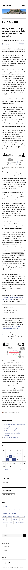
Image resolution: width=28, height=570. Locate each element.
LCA (9, 519)
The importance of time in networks (14, 431)
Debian (16, 516)
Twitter (4, 554)
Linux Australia (19, 522)
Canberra (6, 513)
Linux (22, 519)
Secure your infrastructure (11, 437)
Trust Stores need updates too (13, 429)
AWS (5, 507)
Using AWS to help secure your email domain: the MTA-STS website (14, 32)
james (5, 412)
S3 (4, 525)
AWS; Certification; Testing (11, 510)
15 (7, 460)
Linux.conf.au (7, 522)
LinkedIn (4, 550)
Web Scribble (6, 546)
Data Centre (7, 516)
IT (4, 519)
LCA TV (15, 519)
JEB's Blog (6, 5)
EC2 (23, 516)
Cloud (17, 412)
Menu (23, 5)
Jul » (21, 469)
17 (14, 460)
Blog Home (5, 543)
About (4, 557)
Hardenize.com (6, 335)
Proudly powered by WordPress (15, 567)
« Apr (7, 469)
